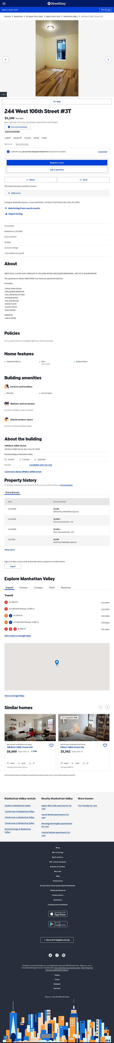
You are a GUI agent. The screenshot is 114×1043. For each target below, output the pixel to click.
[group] (30, 742)
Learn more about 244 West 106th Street (23, 471)
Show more (10, 549)
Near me (57, 871)
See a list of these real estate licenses (67, 968)
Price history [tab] (12, 492)
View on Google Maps (14, 695)
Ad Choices (58, 900)
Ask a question (57, 169)
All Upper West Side (34, 16)
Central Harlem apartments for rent (56, 834)
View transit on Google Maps (17, 635)
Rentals (7, 16)
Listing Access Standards (58, 904)
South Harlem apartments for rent (55, 816)
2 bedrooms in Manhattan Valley (19, 817)
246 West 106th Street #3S (20, 747)
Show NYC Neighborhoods (57, 940)
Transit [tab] (9, 587)
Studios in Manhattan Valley (17, 805)
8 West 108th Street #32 (72, 747)
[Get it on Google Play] (57, 924)
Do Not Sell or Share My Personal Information (57, 886)
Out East (57, 988)
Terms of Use (58, 881)
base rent (22, 751)
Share (32, 179)
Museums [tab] (65, 587)
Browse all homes (57, 867)
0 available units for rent (40, 465)
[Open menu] (4, 3)
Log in (13, 566)
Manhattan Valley (71, 16)
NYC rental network (57, 862)
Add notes (16, 193)
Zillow (57, 975)
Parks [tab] (52, 587)
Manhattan (18, 16)
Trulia (57, 979)
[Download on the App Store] (57, 914)
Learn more (102, 152)
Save (85, 179)
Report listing (15, 213)
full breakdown (66, 485)
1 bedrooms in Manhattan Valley (19, 811)
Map (59, 101)
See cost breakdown (19, 127)
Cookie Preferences (57, 890)
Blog (58, 848)
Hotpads (57, 984)
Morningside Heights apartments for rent (57, 825)
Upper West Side (53, 16)
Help (58, 876)
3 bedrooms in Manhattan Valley (19, 823)
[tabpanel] (57, 524)
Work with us (57, 857)
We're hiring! (57, 852)
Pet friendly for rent (87, 805)
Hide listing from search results (24, 208)
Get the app (105, 10)
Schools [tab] (24, 587)
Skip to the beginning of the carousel (57, 773)
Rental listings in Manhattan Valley (18, 830)
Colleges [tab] (38, 587)
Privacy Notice (57, 895)
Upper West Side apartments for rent (57, 807)
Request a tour (57, 162)
